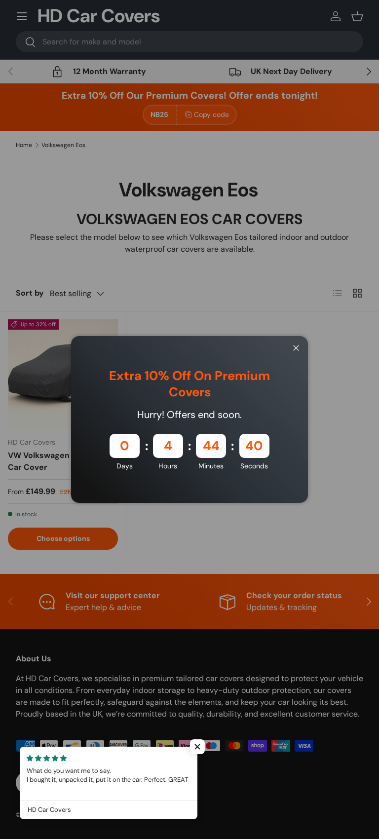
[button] (197, 746)
